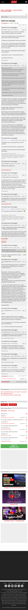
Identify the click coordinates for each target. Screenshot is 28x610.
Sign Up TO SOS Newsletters (14, 446)
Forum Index (8, 10)
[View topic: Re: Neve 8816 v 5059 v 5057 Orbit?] (26, 426)
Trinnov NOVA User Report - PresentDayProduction (14, 521)
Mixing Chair (4, 413)
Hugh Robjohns (4, 439)
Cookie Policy (18, 583)
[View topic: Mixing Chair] (26, 413)
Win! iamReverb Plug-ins (7, 393)
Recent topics (11, 410)
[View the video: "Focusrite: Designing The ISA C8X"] (14, 480)
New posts (4, 410)
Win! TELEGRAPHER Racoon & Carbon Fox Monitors (14, 392)
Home (2, 10)
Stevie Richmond (4, 427)
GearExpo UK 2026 (14, 504)
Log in (2, 2)
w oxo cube (3, 421)
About (5, 583)
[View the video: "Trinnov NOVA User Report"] (14, 513)
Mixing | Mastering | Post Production (8, 417)
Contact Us (10, 583)
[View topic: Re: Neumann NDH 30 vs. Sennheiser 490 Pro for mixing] (26, 419)
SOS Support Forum (6, 11)
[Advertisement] (14, 459)
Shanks (2, 415)
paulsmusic (3, 433)
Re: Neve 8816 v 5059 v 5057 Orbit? (9, 425)
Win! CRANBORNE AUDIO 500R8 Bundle (11, 395)
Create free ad (12, 404)
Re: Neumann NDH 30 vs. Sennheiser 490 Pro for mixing (13, 419)
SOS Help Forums (17, 10)
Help (23, 583)
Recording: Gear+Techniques (6, 429)
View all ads (4, 404)
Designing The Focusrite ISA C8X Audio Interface (14, 487)
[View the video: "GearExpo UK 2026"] (14, 496)
